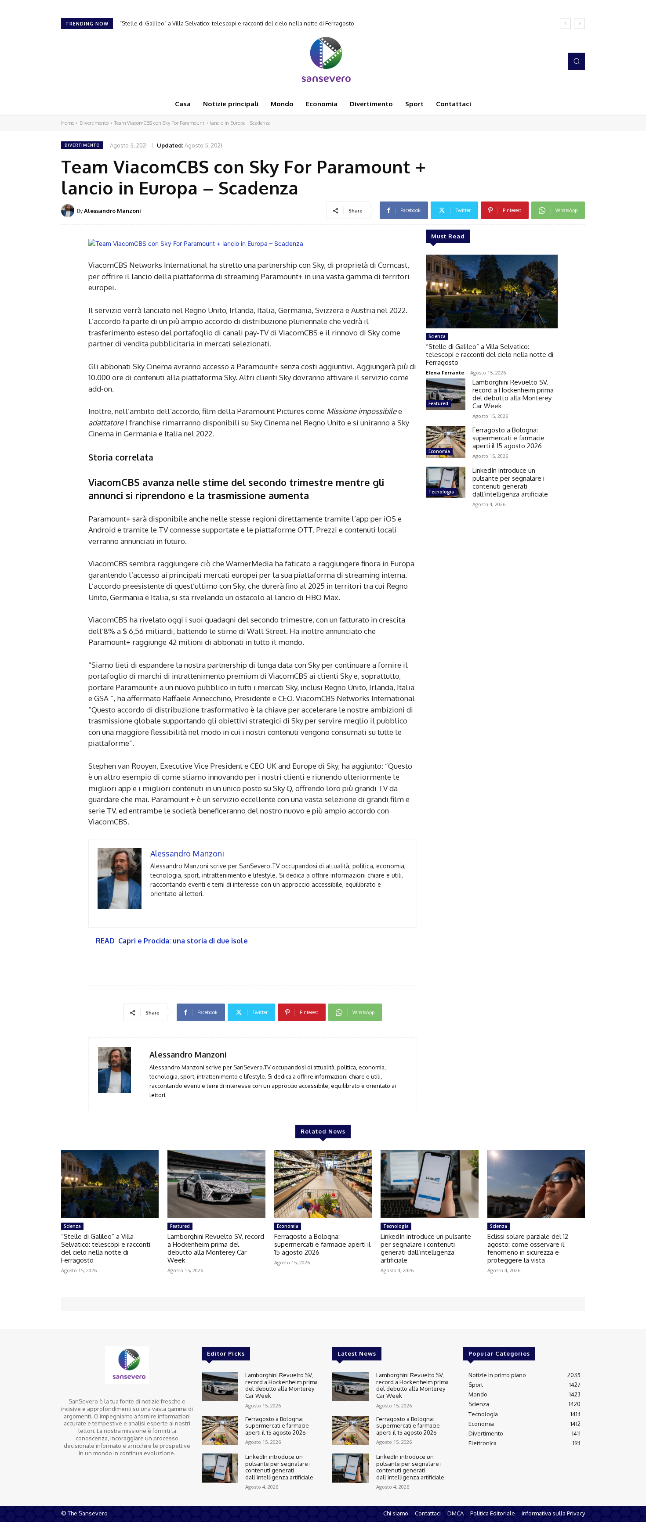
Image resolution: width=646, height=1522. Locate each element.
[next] (579, 23)
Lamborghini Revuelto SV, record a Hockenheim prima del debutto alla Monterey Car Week (239, 23)
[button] (576, 61)
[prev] (565, 23)
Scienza (437, 336)
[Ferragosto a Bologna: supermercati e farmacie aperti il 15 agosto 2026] (445, 442)
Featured (438, 403)
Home (67, 123)
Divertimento (94, 123)
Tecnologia (441, 492)
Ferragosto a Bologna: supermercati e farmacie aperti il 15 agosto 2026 (508, 438)
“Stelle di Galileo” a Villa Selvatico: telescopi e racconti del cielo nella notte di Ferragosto (489, 354)
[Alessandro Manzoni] (69, 210)
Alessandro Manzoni (112, 210)
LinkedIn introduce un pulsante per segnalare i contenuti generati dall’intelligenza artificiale (510, 482)
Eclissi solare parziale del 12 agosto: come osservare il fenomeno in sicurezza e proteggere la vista (527, 1248)
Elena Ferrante (445, 372)
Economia (439, 451)
